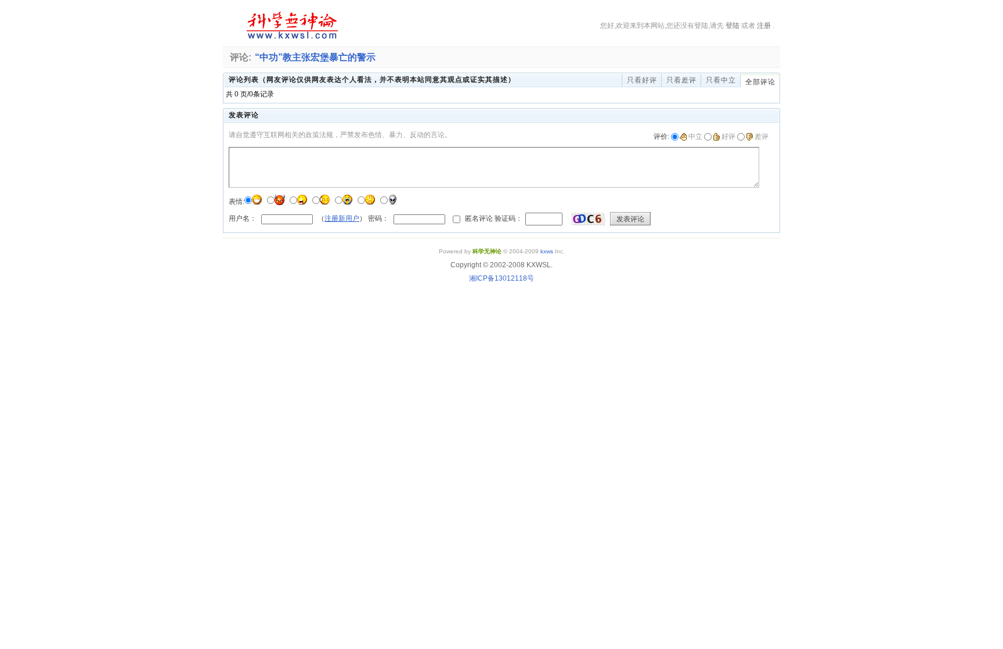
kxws (546, 251)
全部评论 (760, 82)
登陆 (732, 25)
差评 (762, 136)
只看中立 (721, 80)
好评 (728, 136)
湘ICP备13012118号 (501, 278)
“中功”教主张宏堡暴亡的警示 (315, 57)
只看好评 (642, 80)
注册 (764, 25)
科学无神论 (290, 25)
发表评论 (630, 219)
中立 (695, 136)
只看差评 (681, 80)
